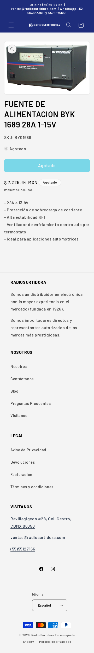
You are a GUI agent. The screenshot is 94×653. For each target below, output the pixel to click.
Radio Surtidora (42, 635)
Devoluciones (22, 462)
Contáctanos (22, 378)
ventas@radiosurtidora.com (37, 537)
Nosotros (18, 366)
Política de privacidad (55, 641)
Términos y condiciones (32, 486)
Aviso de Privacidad (28, 449)
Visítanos (18, 415)
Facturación (21, 474)
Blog (14, 391)
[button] (11, 25)
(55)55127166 (22, 548)
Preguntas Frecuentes (30, 403)
